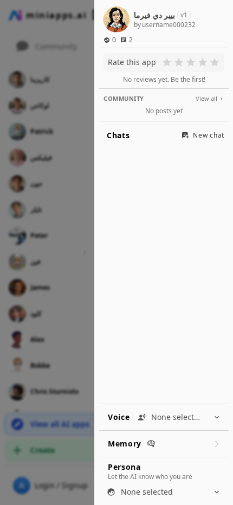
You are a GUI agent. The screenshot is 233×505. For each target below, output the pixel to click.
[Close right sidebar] (83, 252)
